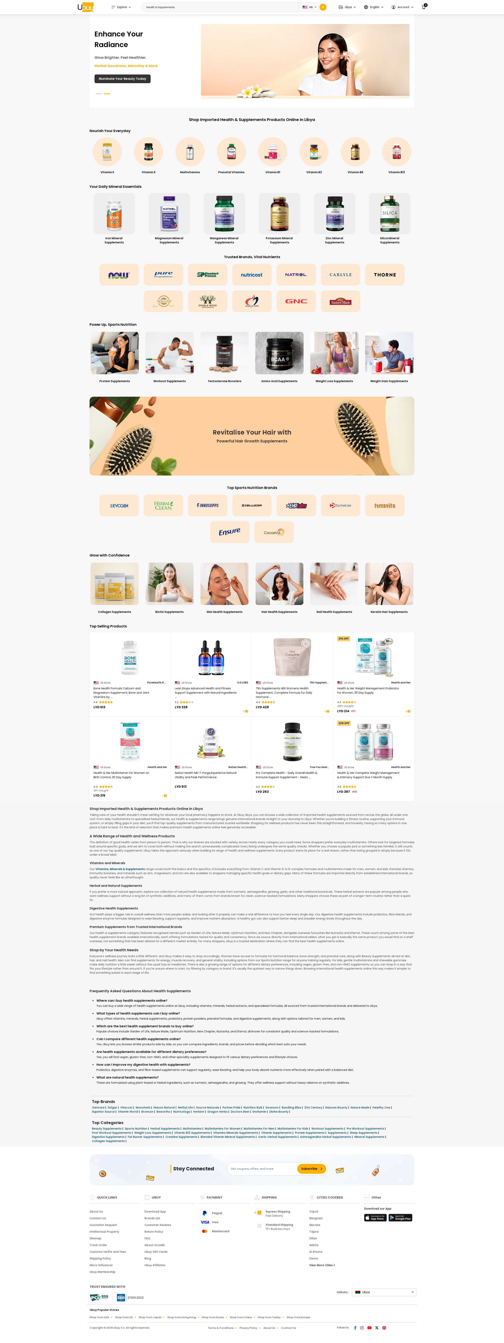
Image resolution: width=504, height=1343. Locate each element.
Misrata (314, 1225)
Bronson (147, 1112)
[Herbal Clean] (163, 505)
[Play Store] (400, 1219)
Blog (148, 1258)
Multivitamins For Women (223, 1129)
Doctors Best (240, 1112)
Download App (155, 1212)
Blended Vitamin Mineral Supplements (228, 1137)
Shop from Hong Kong (181, 1317)
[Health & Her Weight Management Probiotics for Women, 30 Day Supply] (374, 657)
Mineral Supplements (369, 1137)
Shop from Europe (298, 1317)
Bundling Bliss (292, 1107)
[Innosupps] (207, 505)
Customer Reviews (158, 1225)
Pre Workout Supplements (366, 1129)
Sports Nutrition (136, 1129)
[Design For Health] (252, 301)
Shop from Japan (150, 1317)
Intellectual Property (104, 1232)
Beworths (164, 1112)
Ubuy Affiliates (155, 1265)
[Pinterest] (384, 1328)
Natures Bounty (336, 1107)
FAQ (147, 1238)
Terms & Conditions (221, 1328)
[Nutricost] (252, 275)
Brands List (152, 1218)
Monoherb (143, 1107)
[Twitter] (377, 1328)
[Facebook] (356, 1328)
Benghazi (315, 1218)
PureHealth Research (157, 682)
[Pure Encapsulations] (163, 275)
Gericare (98, 1107)
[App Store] (376, 1219)
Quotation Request (103, 1225)
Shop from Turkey (269, 1317)
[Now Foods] (119, 275)
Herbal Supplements (165, 1129)
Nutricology (182, 1112)
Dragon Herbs (218, 1112)
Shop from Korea (213, 1317)
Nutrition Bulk (253, 1107)
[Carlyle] (340, 275)
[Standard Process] (207, 275)
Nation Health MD (238, 767)
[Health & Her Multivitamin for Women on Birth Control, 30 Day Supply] (130, 742)
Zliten (313, 1238)
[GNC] (296, 301)
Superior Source (104, 1112)
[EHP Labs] (296, 505)
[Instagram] (362, 1328)
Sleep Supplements (364, 1133)
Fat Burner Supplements (145, 1137)
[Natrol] (296, 275)
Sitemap (95, 1238)
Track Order (98, 1245)
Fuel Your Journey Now (117, 78)
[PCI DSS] (99, 1297)
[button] (347, 7)
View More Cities (321, 1265)
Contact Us (98, 1218)
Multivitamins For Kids (293, 1129)
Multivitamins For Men (259, 1129)
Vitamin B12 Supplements (192, 1133)
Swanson (272, 1107)
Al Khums (315, 1252)
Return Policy (154, 1232)
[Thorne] (385, 275)
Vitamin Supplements (277, 1133)
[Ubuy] (86, 7)
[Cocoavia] (274, 532)
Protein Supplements (310, 1133)
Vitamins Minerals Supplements (236, 1133)
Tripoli (313, 1212)
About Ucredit (155, 1245)
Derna (313, 1258)
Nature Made (360, 1107)
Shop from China (241, 1317)
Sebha (313, 1245)
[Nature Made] (340, 301)
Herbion (199, 1112)
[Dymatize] (340, 505)
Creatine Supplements (181, 1137)
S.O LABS (242, 682)
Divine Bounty (279, 1112)
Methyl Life (186, 1107)
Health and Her (400, 682)
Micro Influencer (101, 1265)
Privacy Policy (249, 1328)
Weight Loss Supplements (153, 1133)
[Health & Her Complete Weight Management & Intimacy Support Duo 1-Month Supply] (374, 742)
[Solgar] (163, 301)
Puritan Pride (231, 1107)
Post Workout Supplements (112, 1133)
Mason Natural (165, 1107)
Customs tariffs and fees (108, 1252)
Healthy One (381, 1107)
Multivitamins (192, 1129)
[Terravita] (385, 505)
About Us (96, 1212)
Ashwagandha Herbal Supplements (326, 1137)
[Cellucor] (252, 505)
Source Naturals (208, 1107)
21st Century (313, 1107)
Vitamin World (128, 1112)
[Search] (323, 7)
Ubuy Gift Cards (156, 1252)
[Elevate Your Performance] (305, 61)
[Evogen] (119, 505)
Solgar (113, 1107)
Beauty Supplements (107, 1129)
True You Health (319, 767)
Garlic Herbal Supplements (278, 1137)
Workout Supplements (327, 1129)
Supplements (337, 1133)
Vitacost (126, 1107)
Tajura (314, 1232)
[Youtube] (370, 1328)
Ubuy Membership (102, 1272)
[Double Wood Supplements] (207, 301)
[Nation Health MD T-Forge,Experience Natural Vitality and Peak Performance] (211, 742)
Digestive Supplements (108, 1137)
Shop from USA (99, 1317)
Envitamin (260, 1112)
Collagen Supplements (109, 1141)
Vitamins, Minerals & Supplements (120, 869)
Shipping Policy (100, 1258)
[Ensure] (230, 532)
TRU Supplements (319, 682)
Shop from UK (124, 1317)
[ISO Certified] (128, 1297)
